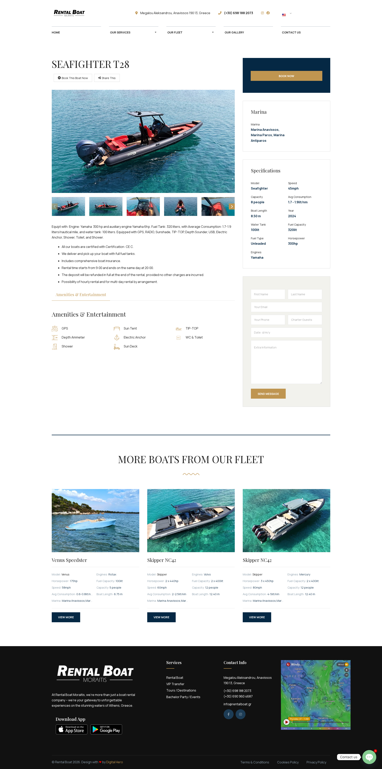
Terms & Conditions (254, 762)
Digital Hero (114, 762)
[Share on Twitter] (104, 86)
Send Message (268, 394)
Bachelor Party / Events (183, 697)
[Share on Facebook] (98, 86)
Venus (65, 574)
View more (66, 617)
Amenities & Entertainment (81, 294)
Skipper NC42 (161, 560)
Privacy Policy (316, 762)
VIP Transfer (175, 684)
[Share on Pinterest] (110, 86)
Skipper (162, 574)
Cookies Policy (288, 762)
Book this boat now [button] (75, 78)
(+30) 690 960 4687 (238, 696)
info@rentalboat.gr (237, 704)
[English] (287, 14)
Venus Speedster (69, 560)
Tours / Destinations (181, 690)
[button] (143, 141)
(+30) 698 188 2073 (237, 691)
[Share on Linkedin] (116, 86)
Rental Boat (174, 677)
